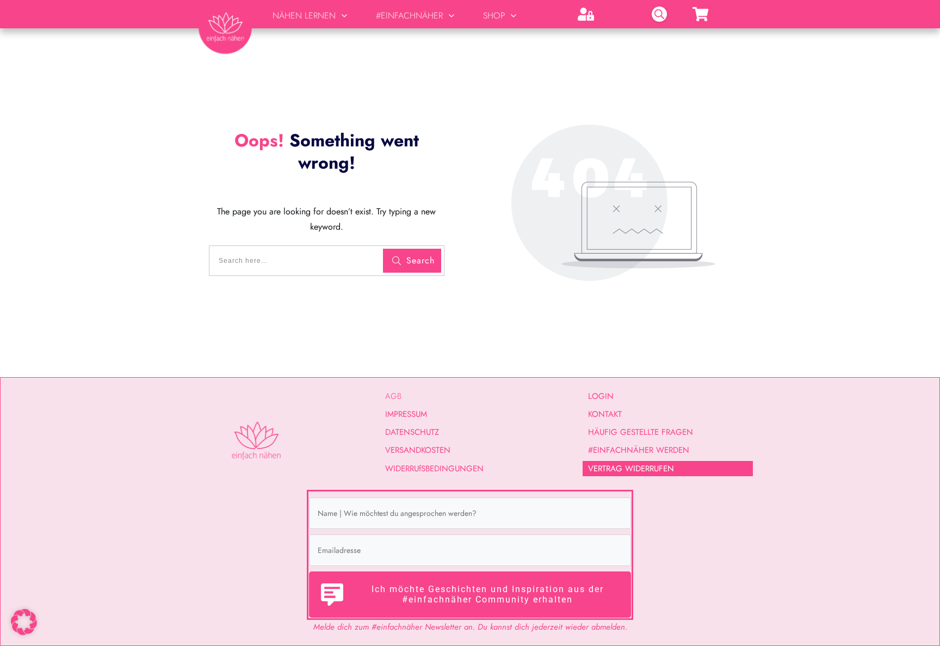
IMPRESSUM (406, 414)
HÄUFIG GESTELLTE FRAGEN (640, 432)
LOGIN (601, 396)
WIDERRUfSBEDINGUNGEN (434, 469)
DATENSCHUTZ (412, 432)
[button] (24, 622)
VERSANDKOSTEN (417, 450)
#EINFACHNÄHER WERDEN (638, 450)
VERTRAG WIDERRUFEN (631, 469)
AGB (393, 396)
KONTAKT (605, 414)
